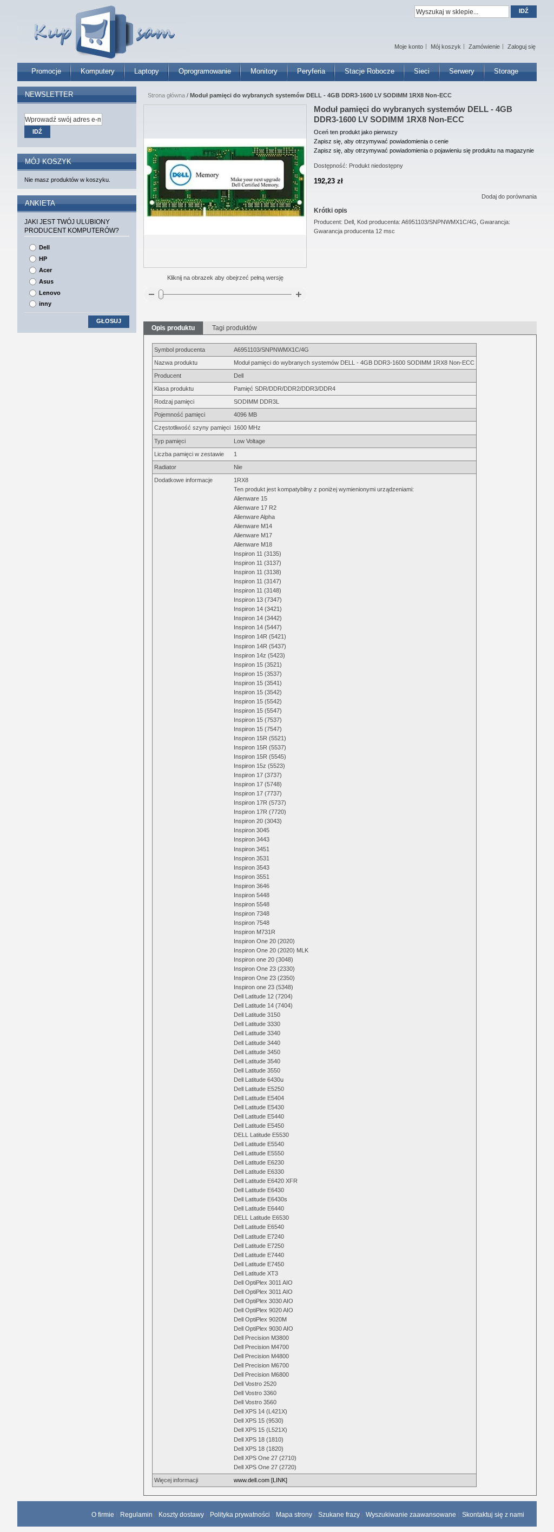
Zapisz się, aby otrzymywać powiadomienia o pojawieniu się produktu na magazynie (424, 150)
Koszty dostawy (181, 1514)
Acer (45, 270)
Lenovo (50, 293)
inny (45, 303)
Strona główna (166, 95)
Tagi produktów (234, 328)
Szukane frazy (339, 1514)
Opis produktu (173, 328)
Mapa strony (294, 1514)
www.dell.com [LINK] (260, 1480)
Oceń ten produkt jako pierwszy (356, 132)
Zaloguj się (521, 46)
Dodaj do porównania (509, 196)
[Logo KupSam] (103, 26)
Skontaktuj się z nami (493, 1514)
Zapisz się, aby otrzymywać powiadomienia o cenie (381, 141)
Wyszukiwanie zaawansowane (411, 1514)
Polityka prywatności (240, 1514)
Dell (44, 247)
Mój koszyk (446, 46)
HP (43, 258)
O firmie (102, 1514)
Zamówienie (484, 46)
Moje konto (408, 46)
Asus (46, 281)
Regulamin (136, 1514)
